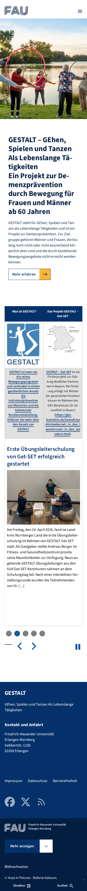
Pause (77, 646)
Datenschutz (37, 780)
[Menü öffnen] (80, 11)
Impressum (13, 780)
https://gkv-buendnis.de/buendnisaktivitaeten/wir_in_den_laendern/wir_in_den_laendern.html (62, 424)
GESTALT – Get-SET (58, 372)
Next (31, 646)
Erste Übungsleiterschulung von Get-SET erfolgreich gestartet (40, 456)
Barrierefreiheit (65, 780)
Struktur (19, 885)
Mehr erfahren (24, 274)
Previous (22, 646)
